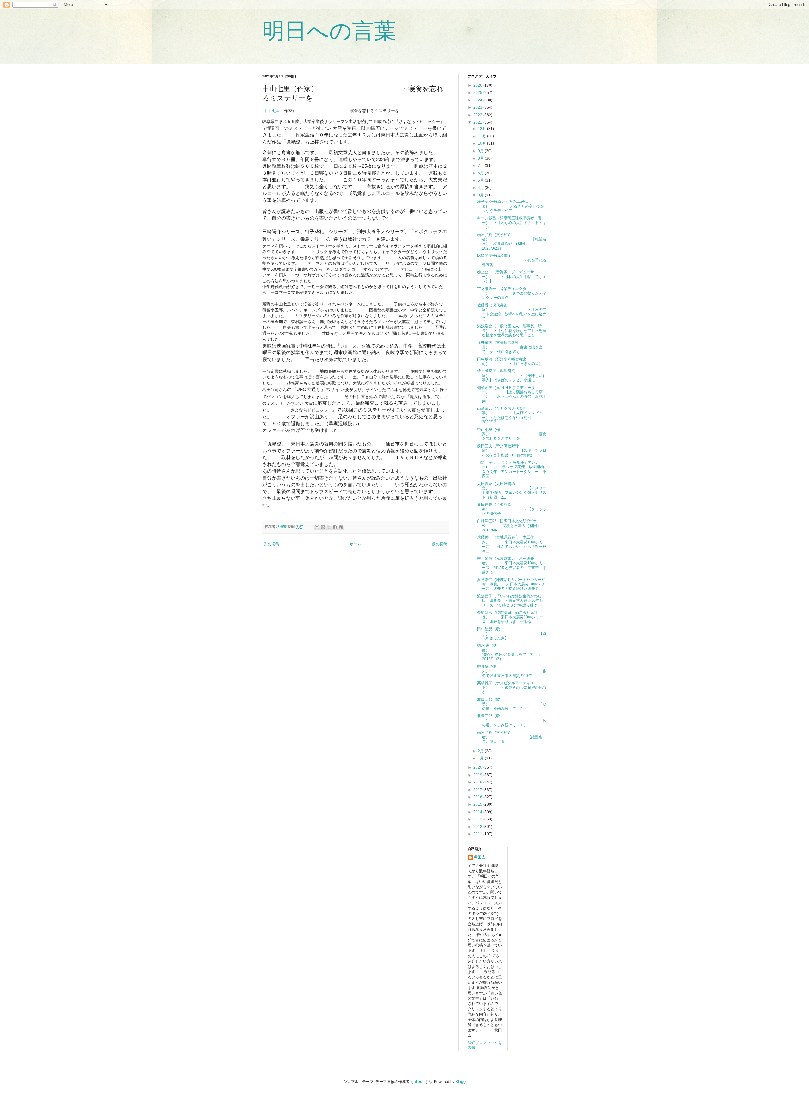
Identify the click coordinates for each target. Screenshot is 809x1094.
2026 (478, 85)
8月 (481, 158)
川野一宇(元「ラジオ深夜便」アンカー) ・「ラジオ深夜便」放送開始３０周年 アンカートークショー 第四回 (511, 469)
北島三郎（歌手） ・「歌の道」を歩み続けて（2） (511, 704)
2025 (478, 92)
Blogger (462, 1081)
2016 (478, 797)
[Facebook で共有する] (335, 527)
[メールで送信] (317, 527)
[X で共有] (329, 527)
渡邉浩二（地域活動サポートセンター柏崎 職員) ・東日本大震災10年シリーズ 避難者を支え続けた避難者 (511, 584)
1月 (481, 758)
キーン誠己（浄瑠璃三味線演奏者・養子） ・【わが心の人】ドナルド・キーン (511, 222)
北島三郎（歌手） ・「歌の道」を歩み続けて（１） (511, 720)
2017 (478, 790)
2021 (478, 122)
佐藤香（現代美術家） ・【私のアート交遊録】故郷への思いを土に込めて (511, 312)
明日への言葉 (329, 31)
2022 (478, 115)
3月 (481, 195)
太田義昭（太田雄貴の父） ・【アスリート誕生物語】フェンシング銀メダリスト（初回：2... (511, 490)
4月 (481, 187)
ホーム (355, 544)
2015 (478, 804)
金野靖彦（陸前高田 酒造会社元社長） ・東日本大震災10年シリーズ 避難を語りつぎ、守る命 (510, 617)
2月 (481, 751)
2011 (478, 834)
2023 (478, 107)
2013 (478, 819)
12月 (482, 128)
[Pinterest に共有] (341, 527)
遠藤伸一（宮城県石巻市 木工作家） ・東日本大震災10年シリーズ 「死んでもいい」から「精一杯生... (511, 544)
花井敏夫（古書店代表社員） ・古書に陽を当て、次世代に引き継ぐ (510, 347)
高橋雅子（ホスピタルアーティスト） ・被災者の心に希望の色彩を (511, 687)
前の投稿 (439, 544)
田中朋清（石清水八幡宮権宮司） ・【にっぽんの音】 (510, 361)
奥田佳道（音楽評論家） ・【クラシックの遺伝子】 (511, 509)
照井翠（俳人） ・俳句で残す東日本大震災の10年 (511, 671)
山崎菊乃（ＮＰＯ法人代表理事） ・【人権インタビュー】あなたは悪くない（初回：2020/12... (510, 415)
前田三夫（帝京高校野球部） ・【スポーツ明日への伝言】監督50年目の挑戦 (511, 450)
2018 (478, 782)
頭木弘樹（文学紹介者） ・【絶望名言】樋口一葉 (510, 737)
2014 (478, 812)
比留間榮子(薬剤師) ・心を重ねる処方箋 (511, 260)
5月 (481, 180)
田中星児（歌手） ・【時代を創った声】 (511, 633)
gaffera (417, 1081)
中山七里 (271, 110)
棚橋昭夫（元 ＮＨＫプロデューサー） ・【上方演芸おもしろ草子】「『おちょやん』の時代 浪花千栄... (511, 394)
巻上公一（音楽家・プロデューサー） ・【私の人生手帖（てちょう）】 (511, 276)
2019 (478, 775)
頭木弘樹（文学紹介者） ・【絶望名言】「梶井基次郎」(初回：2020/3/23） (511, 242)
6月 (481, 173)
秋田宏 (479, 857)
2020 (478, 767)
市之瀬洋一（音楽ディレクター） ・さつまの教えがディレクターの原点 (511, 293)
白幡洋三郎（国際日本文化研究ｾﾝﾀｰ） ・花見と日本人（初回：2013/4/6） (509, 525)
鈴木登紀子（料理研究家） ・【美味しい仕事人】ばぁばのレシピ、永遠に (511, 375)
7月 (481, 165)
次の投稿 (271, 544)
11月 (482, 136)
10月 (482, 143)
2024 (478, 100)
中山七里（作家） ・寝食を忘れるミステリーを (511, 434)
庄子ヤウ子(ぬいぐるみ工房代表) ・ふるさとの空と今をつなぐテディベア (510, 206)
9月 (481, 151)
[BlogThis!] (323, 527)
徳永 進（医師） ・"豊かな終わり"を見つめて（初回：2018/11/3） (511, 652)
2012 (478, 827)
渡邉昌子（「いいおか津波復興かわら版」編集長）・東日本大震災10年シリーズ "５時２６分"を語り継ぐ (510, 600)
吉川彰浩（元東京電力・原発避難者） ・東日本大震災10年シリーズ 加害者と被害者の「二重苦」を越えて (511, 565)
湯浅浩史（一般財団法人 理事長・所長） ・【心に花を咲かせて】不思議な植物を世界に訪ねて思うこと (511, 330)
